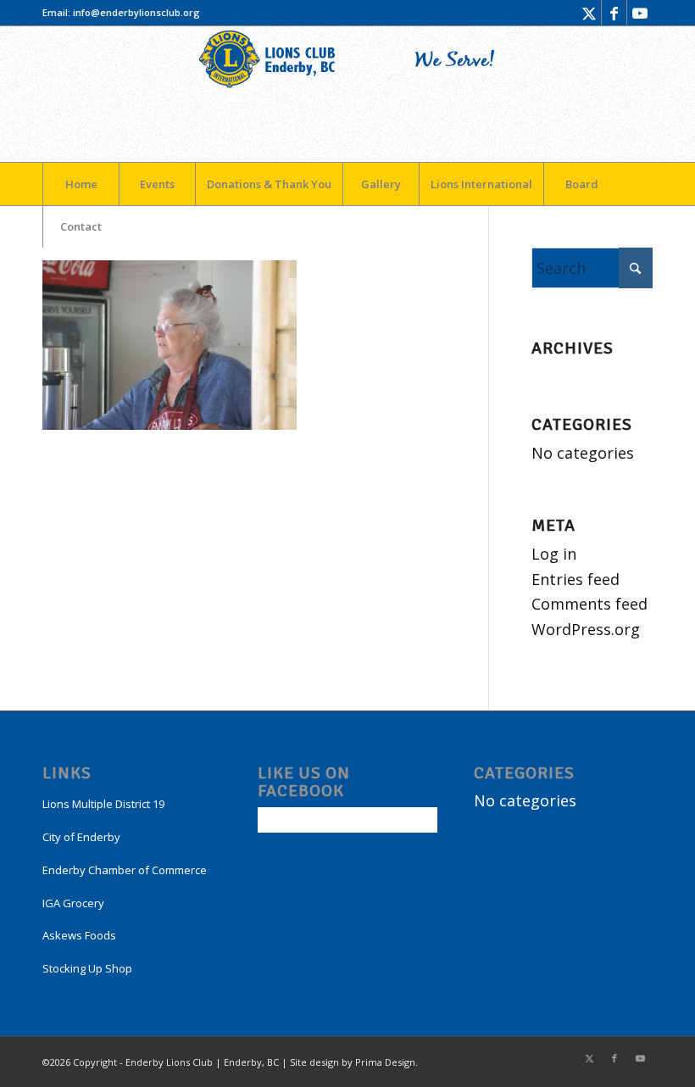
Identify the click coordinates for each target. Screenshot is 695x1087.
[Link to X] (588, 12)
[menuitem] (80, 184)
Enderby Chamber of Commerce (124, 870)
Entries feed (575, 579)
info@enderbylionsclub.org (136, 12)
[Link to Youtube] (640, 12)
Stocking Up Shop (87, 968)
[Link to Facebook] (614, 12)
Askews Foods (79, 935)
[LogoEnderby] (347, 94)
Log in (553, 554)
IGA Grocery (73, 903)
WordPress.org (585, 629)
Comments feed (589, 604)
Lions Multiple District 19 (103, 803)
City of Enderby (81, 837)
